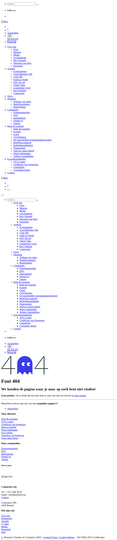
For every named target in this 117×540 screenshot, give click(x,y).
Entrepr (9, 448)
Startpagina (12, 408)
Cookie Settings (66, 537)
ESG (3, 451)
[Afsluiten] (2, 195)
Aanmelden (12, 33)
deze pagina (80, 395)
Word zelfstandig (9, 430)
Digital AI (6, 456)
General (50, 537)
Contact (5, 497)
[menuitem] (9, 39)
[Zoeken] (37, 4)
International (7, 454)
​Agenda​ (5, 521)
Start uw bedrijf (8, 427)
